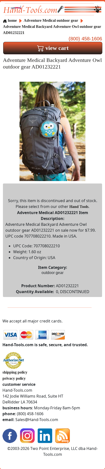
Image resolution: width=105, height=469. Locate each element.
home (12, 20)
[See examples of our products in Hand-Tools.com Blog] (62, 435)
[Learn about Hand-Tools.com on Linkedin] (45, 435)
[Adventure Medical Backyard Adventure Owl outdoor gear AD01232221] (52, 131)
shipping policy (14, 372)
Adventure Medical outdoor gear (51, 20)
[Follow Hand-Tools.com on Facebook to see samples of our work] (9, 435)
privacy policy (14, 378)
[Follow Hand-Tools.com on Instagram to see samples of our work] (27, 435)
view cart (56, 48)
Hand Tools (78, 207)
